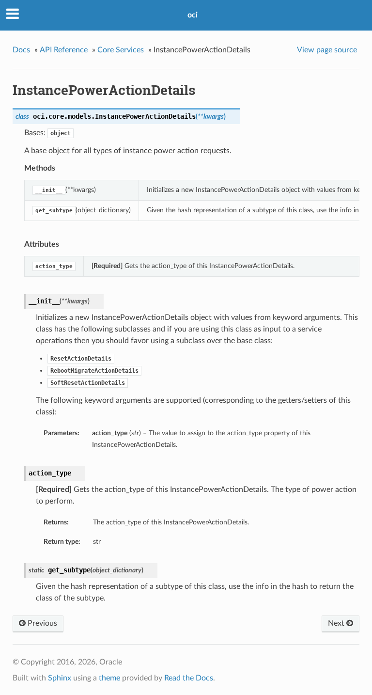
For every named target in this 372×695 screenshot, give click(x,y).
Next (337, 623)
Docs (21, 50)
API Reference (64, 50)
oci (192, 15)
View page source (327, 50)
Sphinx (59, 678)
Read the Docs (188, 678)
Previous (41, 623)
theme (109, 678)
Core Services (120, 50)
